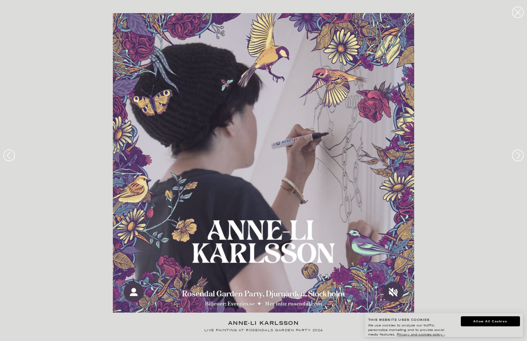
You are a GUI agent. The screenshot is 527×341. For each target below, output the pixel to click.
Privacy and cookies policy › (421, 334)
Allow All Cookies (490, 321)
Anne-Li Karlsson (263, 324)
